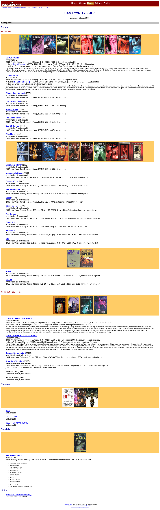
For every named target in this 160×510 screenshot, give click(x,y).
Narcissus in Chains (15, 173)
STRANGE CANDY (14, 455)
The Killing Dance (13, 118)
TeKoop (80, 505)
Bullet (8, 272)
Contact (84, 505)
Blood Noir (10, 222)
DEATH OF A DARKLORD (17, 423)
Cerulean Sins (12, 181)
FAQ (87, 507)
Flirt (7, 239)
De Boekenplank (67, 504)
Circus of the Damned (15, 93)
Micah (8, 198)
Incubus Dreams (13, 190)
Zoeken (89, 505)
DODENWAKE (12, 76)
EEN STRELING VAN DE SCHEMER (21, 336)
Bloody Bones (12, 110)
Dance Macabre (12, 206)
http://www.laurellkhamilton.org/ (19, 495)
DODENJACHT (12, 58)
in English (83, 507)
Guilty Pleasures (20, 64)
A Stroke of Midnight (15, 361)
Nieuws (70, 505)
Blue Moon (10, 134)
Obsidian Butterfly (14, 165)
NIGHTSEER (11, 417)
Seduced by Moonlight (16, 353)
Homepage (4, 7)
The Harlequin (12, 214)
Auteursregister (16, 7)
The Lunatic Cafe (13, 101)
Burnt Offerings (12, 126)
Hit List (9, 280)
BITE (8, 411)
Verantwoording (75, 507)
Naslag (9, 7)
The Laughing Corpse (23, 82)
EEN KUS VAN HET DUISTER (19, 318)
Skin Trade (10, 231)
